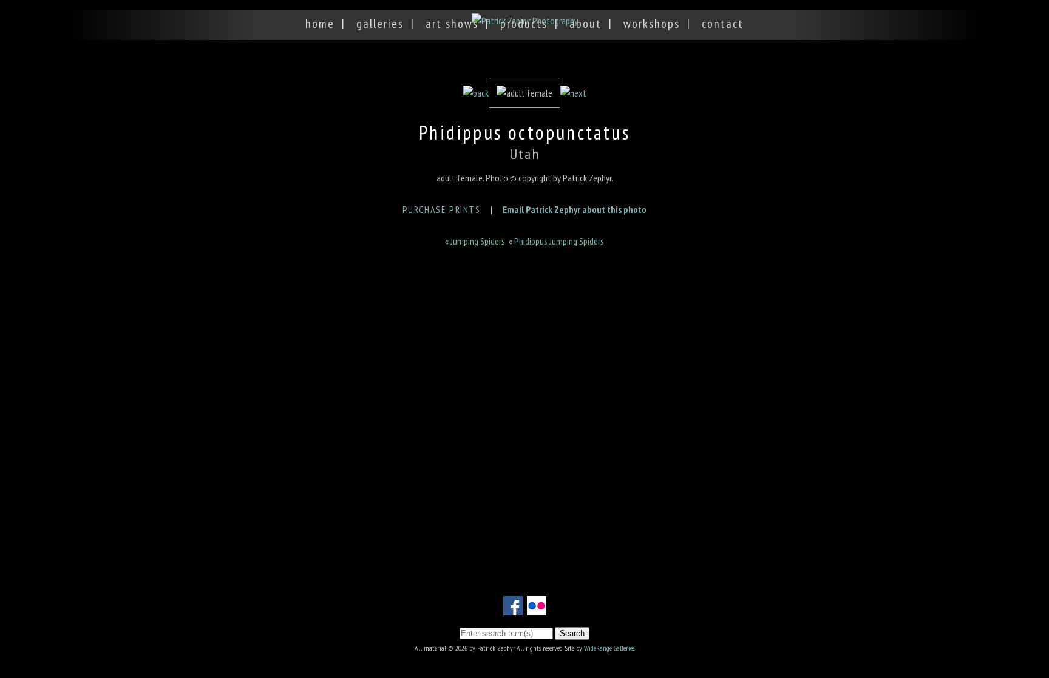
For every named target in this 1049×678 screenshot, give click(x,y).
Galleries (380, 24)
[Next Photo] (573, 93)
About (585, 24)
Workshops (651, 24)
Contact (723, 24)
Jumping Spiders (477, 241)
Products (524, 24)
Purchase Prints (441, 209)
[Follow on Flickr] (536, 608)
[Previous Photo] (476, 93)
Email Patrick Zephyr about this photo (575, 209)
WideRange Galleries (609, 648)
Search (572, 633)
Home (319, 24)
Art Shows (452, 24)
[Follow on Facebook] (513, 608)
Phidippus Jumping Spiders (559, 241)
